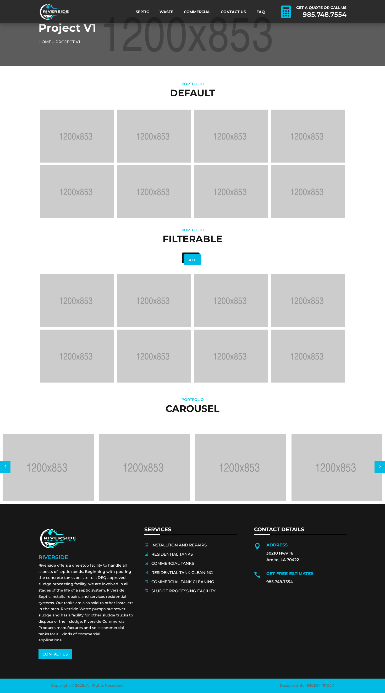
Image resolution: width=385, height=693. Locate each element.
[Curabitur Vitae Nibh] (231, 191)
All (192, 260)
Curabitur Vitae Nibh (213, 210)
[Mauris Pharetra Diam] (308, 191)
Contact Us (233, 11)
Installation (276, 145)
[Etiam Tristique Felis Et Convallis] (308, 136)
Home (44, 41)
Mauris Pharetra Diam (292, 210)
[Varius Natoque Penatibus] (154, 136)
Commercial (197, 11)
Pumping (44, 145)
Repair (118, 145)
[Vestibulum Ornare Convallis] (154, 191)
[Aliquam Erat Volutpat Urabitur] (77, 136)
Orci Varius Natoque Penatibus (225, 155)
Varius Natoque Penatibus (143, 155)
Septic (142, 11)
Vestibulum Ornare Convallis (145, 210)
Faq (260, 11)
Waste (166, 11)
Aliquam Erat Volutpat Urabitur (71, 155)
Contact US (55, 655)
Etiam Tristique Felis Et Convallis (304, 155)
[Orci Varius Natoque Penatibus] (231, 136)
